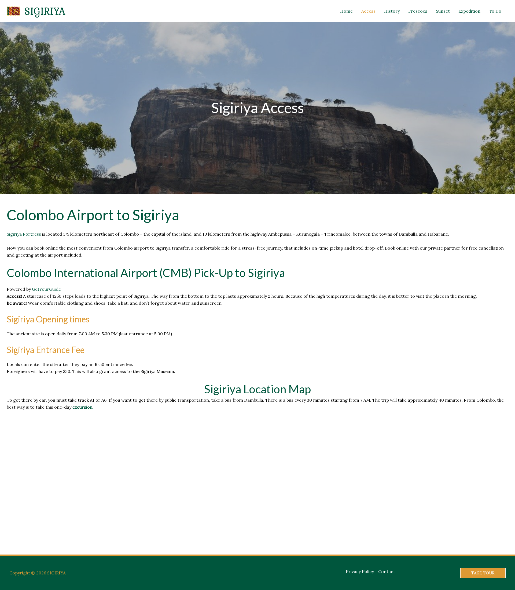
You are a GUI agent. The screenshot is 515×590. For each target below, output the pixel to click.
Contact (386, 571)
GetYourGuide (46, 289)
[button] (483, 573)
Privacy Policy (360, 571)
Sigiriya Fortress (24, 234)
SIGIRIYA (44, 11)
